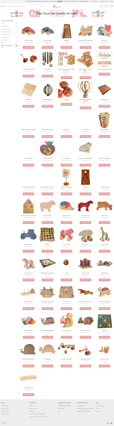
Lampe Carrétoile (104, 129)
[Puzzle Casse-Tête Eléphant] (85, 148)
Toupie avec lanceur (85, 359)
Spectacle (32, 411)
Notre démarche (5, 406)
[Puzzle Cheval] (85, 206)
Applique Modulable (47, 99)
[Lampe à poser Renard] (66, 177)
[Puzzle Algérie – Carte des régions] (85, 59)
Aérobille (66, 40)
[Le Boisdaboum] (104, 263)
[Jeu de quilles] (47, 59)
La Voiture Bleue (47, 40)
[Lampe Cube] (85, 120)
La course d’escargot (66, 359)
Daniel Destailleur (66, 131)
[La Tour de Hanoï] (28, 292)
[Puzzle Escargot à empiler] (47, 320)
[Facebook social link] (107, 423)
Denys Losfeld (28, 71)
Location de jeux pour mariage (37, 414)
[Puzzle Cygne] (66, 148)
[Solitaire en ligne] (104, 177)
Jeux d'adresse (4, 26)
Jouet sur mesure (104, 6)
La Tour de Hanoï (28, 301)
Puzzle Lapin (104, 40)
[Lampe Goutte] (28, 148)
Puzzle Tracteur (28, 244)
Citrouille (66, 99)
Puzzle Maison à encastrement (28, 215)
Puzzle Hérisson (66, 215)
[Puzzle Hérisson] (66, 206)
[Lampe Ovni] (66, 120)
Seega (47, 244)
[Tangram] (28, 89)
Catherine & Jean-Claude (47, 189)
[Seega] (47, 234)
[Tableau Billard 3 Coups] (47, 120)
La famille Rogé (66, 42)
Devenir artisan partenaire (64, 406)
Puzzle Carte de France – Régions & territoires (66, 69)
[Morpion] (104, 320)
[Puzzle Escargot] (28, 320)
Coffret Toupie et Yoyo (28, 69)
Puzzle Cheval (85, 215)
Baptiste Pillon (66, 72)
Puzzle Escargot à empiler (47, 330)
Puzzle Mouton (47, 215)
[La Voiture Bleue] (47, 30)
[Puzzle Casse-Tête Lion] (104, 148)
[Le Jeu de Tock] (66, 292)
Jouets (31, 406)
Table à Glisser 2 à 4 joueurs (48, 273)
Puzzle (2, 43)
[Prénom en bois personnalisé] (104, 59)
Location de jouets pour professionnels (39, 416)
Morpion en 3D (85, 273)
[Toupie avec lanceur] (85, 349)
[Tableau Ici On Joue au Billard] (28, 120)
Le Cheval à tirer (28, 273)
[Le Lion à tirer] (66, 234)
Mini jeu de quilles (104, 359)
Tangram (28, 99)
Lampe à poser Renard (66, 187)
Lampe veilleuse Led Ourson (48, 187)
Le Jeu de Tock (66, 301)
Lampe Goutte (28, 158)
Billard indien (104, 99)
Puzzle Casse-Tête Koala (28, 187)
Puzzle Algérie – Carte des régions (85, 69)
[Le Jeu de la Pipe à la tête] (47, 292)
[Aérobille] (66, 30)
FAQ (97, 408)
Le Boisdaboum (104, 273)
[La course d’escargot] (66, 349)
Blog (59, 411)
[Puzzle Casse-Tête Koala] (28, 177)
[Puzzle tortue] (47, 349)
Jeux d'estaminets (5, 29)
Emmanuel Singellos (47, 160)
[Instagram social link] (109, 423)
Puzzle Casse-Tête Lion (104, 158)
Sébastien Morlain (28, 42)
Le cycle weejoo (5, 414)
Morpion (104, 330)
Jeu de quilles (47, 69)
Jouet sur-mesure (34, 408)
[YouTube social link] (111, 423)
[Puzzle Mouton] (47, 206)
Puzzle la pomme (47, 158)
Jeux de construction (6, 32)
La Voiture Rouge (28, 40)
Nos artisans (4, 408)
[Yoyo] (66, 263)
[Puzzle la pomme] (47, 148)
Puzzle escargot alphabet (28, 359)
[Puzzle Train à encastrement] (85, 30)
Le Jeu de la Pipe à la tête (47, 301)
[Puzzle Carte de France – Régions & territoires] (66, 59)
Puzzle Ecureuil (66, 330)
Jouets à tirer (4, 40)
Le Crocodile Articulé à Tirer (85, 301)
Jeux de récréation (5, 34)
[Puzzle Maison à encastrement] (28, 206)
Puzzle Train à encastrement (86, 40)
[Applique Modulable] (47, 89)
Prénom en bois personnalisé (104, 69)
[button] (28, 47)
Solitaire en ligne (104, 187)
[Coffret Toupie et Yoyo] (28, 59)
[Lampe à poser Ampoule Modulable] (85, 89)
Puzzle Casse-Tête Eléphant (85, 158)
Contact (98, 411)
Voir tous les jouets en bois (6, 46)
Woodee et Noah (5, 411)
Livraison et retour (100, 406)
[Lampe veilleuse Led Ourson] (47, 177)
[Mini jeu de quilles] (104, 349)
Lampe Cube (86, 129)
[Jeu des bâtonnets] (28, 378)
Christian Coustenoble (47, 101)
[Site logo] (57, 6)
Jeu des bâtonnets (28, 388)
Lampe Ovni (66, 129)
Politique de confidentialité (83, 411)
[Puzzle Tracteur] (28, 234)
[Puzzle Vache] (104, 206)
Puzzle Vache (104, 215)
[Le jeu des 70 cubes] (85, 320)
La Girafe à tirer (104, 244)
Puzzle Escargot (28, 330)
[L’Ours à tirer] (85, 234)
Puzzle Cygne (66, 158)
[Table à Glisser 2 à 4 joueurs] (47, 263)
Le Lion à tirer (66, 244)
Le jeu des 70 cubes (85, 330)
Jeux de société (5, 37)
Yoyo (66, 273)
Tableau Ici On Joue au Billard (28, 129)
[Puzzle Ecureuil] (66, 320)
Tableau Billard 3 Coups (47, 129)
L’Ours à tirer (85, 244)
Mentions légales (81, 406)
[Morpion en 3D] (85, 263)
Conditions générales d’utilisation (85, 408)
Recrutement (61, 408)
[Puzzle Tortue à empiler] (104, 292)
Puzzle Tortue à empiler (104, 301)
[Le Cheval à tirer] (28, 263)
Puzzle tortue (47, 359)
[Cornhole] (85, 177)
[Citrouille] (66, 89)
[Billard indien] (104, 89)
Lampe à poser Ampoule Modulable (85, 100)
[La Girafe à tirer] (104, 234)
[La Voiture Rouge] (28, 30)
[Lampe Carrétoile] (104, 120)
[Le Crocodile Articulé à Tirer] (85, 292)
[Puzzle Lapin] (104, 30)
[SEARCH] (41, 6)
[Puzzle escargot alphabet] (28, 349)
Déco (2, 23)
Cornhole (85, 187)
